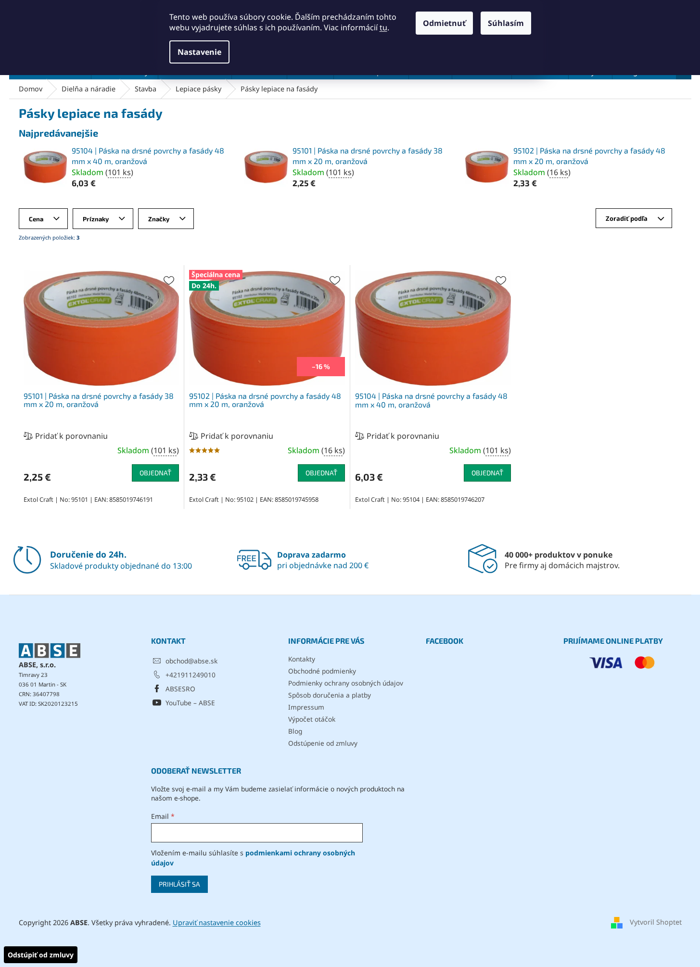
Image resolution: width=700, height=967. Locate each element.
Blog (295, 731)
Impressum (306, 707)
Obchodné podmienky (322, 670)
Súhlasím (506, 23)
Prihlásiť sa (179, 884)
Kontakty (301, 658)
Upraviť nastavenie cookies (217, 922)
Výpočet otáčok (311, 719)
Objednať (155, 473)
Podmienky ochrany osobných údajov (345, 682)
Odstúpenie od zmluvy (322, 743)
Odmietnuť (444, 23)
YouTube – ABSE (190, 702)
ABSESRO (180, 688)
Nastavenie (199, 52)
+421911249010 (190, 674)
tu (383, 27)
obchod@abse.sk (191, 660)
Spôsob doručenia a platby (329, 695)
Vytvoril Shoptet (656, 922)
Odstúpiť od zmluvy (41, 954)
